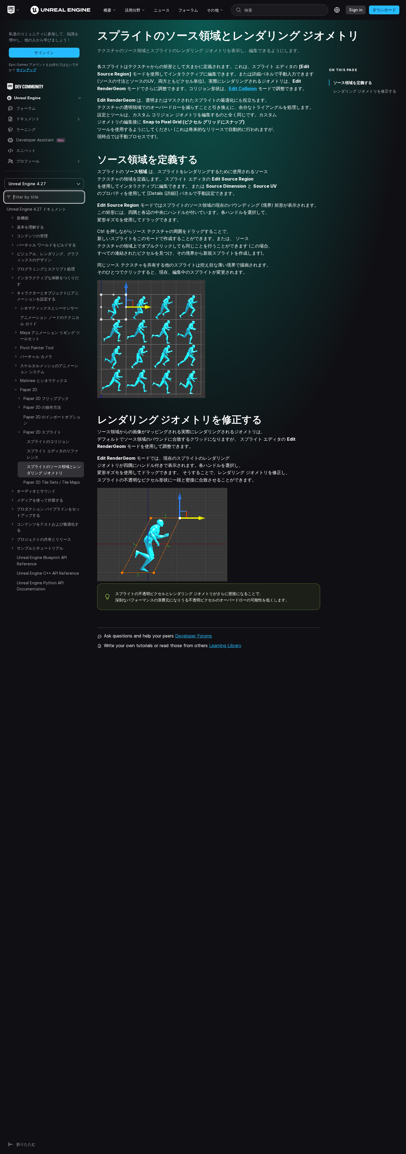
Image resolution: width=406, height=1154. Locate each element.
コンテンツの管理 (32, 235)
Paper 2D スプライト (42, 432)
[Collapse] (12, 292)
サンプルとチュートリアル (40, 548)
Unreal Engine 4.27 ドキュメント (36, 209)
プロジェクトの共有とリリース (44, 539)
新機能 (22, 218)
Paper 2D (28, 389)
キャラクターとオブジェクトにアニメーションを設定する (48, 295)
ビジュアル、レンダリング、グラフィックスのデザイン (48, 256)
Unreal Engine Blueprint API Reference (42, 560)
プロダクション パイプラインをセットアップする (48, 512)
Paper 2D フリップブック (46, 398)
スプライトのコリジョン (48, 441)
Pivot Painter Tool (37, 347)
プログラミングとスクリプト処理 (46, 269)
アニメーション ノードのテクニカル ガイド (49, 320)
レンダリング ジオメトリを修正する (364, 91)
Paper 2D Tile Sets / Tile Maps (51, 482)
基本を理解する (30, 227)
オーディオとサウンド (36, 491)
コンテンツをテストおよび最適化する (48, 527)
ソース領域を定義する (352, 82)
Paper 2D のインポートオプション (51, 420)
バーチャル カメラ (36, 356)
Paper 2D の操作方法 (42, 407)
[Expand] (12, 218)
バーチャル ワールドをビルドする (46, 245)
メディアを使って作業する (40, 500)
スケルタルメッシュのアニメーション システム (49, 368)
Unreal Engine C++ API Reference (48, 573)
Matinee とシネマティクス (43, 380)
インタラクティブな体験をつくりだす (48, 280)
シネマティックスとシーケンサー (49, 308)
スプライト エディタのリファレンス (52, 453)
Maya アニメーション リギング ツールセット (50, 335)
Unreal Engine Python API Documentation (40, 585)
